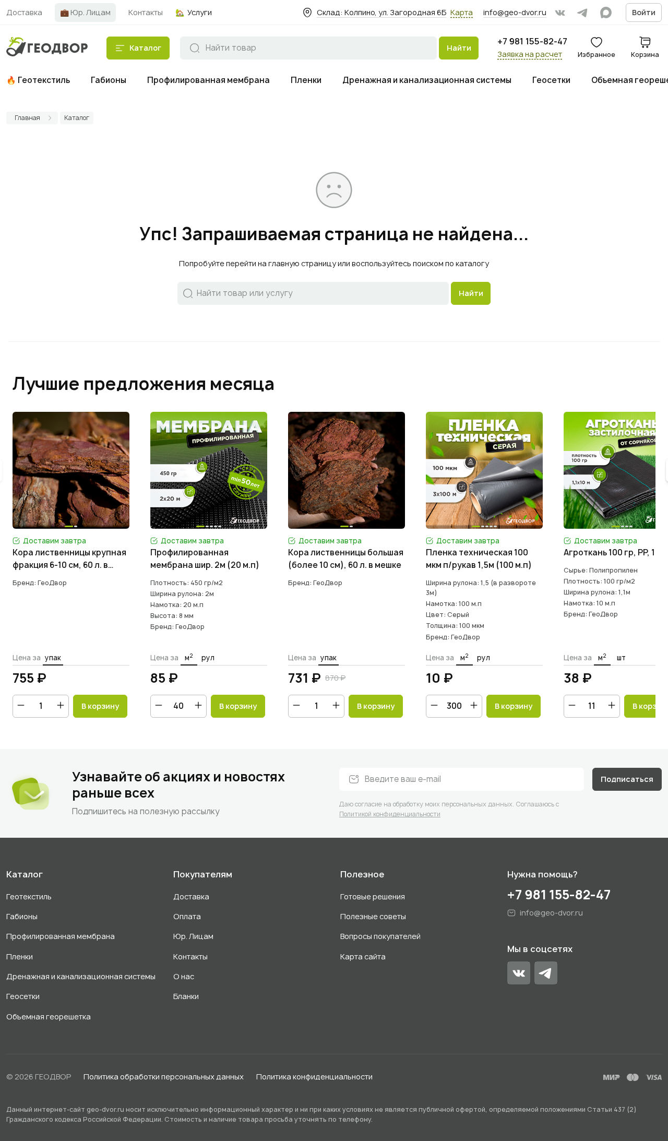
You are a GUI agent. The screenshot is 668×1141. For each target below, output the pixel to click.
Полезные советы (373, 916)
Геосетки (23, 996)
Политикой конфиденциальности (389, 814)
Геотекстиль (29, 896)
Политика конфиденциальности (314, 1076)
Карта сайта (363, 956)
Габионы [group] (108, 80)
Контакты (190, 956)
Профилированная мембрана (60, 936)
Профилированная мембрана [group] (208, 80)
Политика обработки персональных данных (164, 1076)
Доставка (191, 896)
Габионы (22, 916)
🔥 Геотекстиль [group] (38, 80)
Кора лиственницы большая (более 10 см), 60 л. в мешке (345, 558)
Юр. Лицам (193, 936)
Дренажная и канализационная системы (81, 976)
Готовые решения (372, 896)
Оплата (187, 916)
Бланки (186, 996)
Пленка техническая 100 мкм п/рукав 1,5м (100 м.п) (479, 558)
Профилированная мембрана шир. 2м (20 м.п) (204, 558)
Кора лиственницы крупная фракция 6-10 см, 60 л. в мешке (69, 559)
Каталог (24, 874)
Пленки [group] (306, 80)
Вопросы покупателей (380, 936)
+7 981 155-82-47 (532, 41)
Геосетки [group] (551, 80)
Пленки (19, 956)
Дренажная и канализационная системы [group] (426, 80)
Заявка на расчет (529, 54)
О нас (183, 976)
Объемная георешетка (48, 1016)
